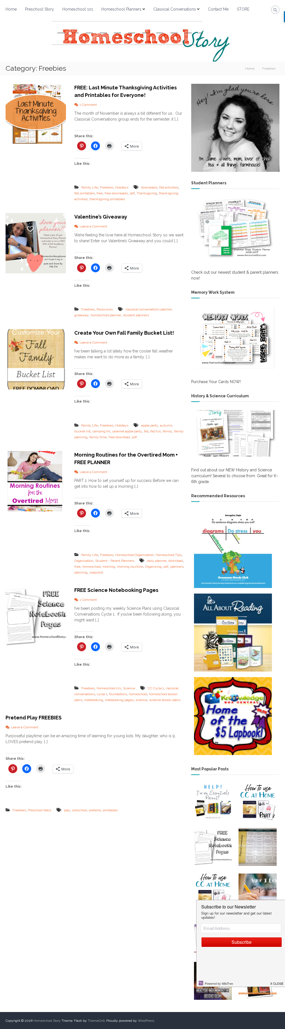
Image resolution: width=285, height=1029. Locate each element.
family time (98, 437)
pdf (132, 193)
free (100, 193)
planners (176, 567)
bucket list (82, 431)
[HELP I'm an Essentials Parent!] (213, 802)
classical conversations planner (149, 309)
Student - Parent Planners (114, 561)
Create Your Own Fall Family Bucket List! (124, 333)
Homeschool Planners (121, 9)
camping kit (101, 431)
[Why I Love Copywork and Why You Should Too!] (257, 891)
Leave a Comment (93, 226)
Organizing (153, 567)
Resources (105, 309)
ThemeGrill (96, 1021)
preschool (79, 810)
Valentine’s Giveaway (100, 217)
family (167, 431)
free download (119, 437)
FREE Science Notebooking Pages (116, 590)
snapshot (96, 572)
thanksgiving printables (107, 199)
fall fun (155, 431)
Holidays (121, 187)
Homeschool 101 (77, 9)
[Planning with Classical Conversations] (257, 847)
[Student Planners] (235, 228)
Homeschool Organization (134, 555)
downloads (149, 187)
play (67, 810)
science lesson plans (164, 700)
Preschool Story (39, 9)
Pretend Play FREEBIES (34, 718)
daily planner (156, 561)
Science (129, 688)
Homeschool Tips (168, 555)
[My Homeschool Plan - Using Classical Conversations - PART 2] (257, 802)
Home (11, 9)
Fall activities (168, 187)
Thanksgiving (147, 193)
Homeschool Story (47, 1021)
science (141, 700)
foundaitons (118, 694)
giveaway (81, 315)
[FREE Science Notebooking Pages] (213, 847)
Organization (83, 561)
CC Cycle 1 (156, 688)
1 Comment (88, 105)
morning (108, 567)
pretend (95, 810)
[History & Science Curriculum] (235, 433)
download (175, 561)
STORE (243, 9)
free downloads (116, 193)
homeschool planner (106, 315)
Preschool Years (39, 810)
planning (80, 572)
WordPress (146, 1021)
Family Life (89, 187)
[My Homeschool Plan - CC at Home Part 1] (213, 891)
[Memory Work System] (235, 337)
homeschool (91, 567)
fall (146, 431)
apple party (149, 425)
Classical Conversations (174, 9)
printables (110, 810)
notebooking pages (119, 700)
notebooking (93, 700)
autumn (166, 425)
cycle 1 (102, 694)
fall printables (84, 193)
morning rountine (130, 567)
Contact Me (218, 9)
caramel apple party (127, 431)
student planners (136, 315)
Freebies (106, 187)
